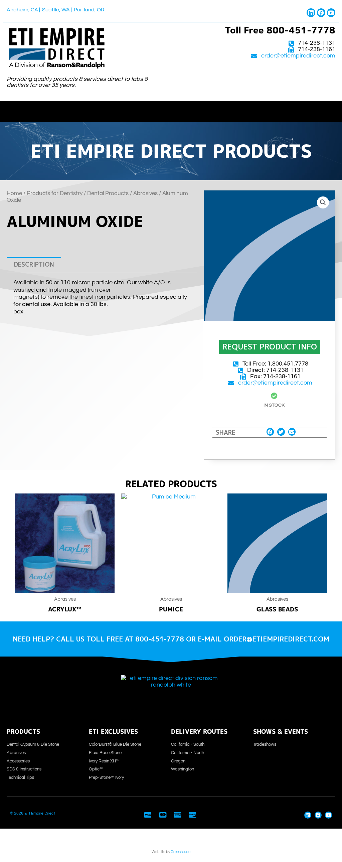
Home (14, 193)
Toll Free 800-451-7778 (280, 30)
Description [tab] (34, 264)
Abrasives (145, 193)
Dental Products (108, 193)
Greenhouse (180, 852)
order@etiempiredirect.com (298, 56)
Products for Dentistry (54, 193)
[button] (171, 109)
